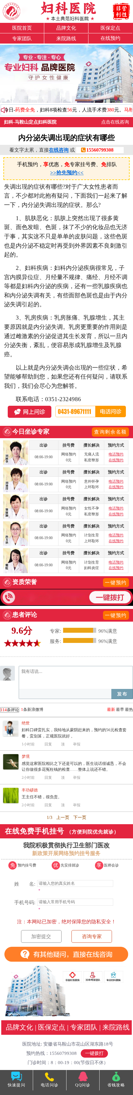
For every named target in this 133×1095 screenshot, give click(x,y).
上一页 (62, 817)
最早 (120, 709)
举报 (76, 744)
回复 (48, 744)
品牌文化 (66, 28)
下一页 (79, 817)
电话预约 (116, 454)
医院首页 (22, 28)
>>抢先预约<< (67, 173)
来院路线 (66, 38)
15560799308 (100, 150)
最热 (129, 709)
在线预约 (110, 38)
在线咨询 (59, 150)
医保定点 (110, 28)
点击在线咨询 (115, 122)
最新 (111, 709)
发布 (122, 694)
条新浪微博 (21, 709)
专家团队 (22, 38)
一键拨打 (94, 1053)
